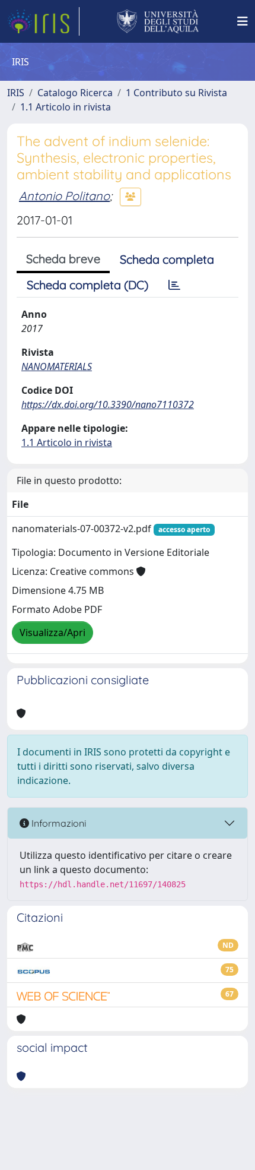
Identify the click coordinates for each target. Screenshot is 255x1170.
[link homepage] (43, 21)
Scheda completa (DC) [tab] (87, 284)
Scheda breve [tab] (63, 258)
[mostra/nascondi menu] (242, 21)
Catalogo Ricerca (75, 92)
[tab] (174, 285)
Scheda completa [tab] (167, 259)
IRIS (15, 92)
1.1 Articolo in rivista (65, 106)
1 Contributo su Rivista (176, 92)
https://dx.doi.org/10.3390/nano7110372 (107, 404)
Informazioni (57, 823)
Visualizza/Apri (52, 632)
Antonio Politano (64, 195)
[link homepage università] (158, 21)
